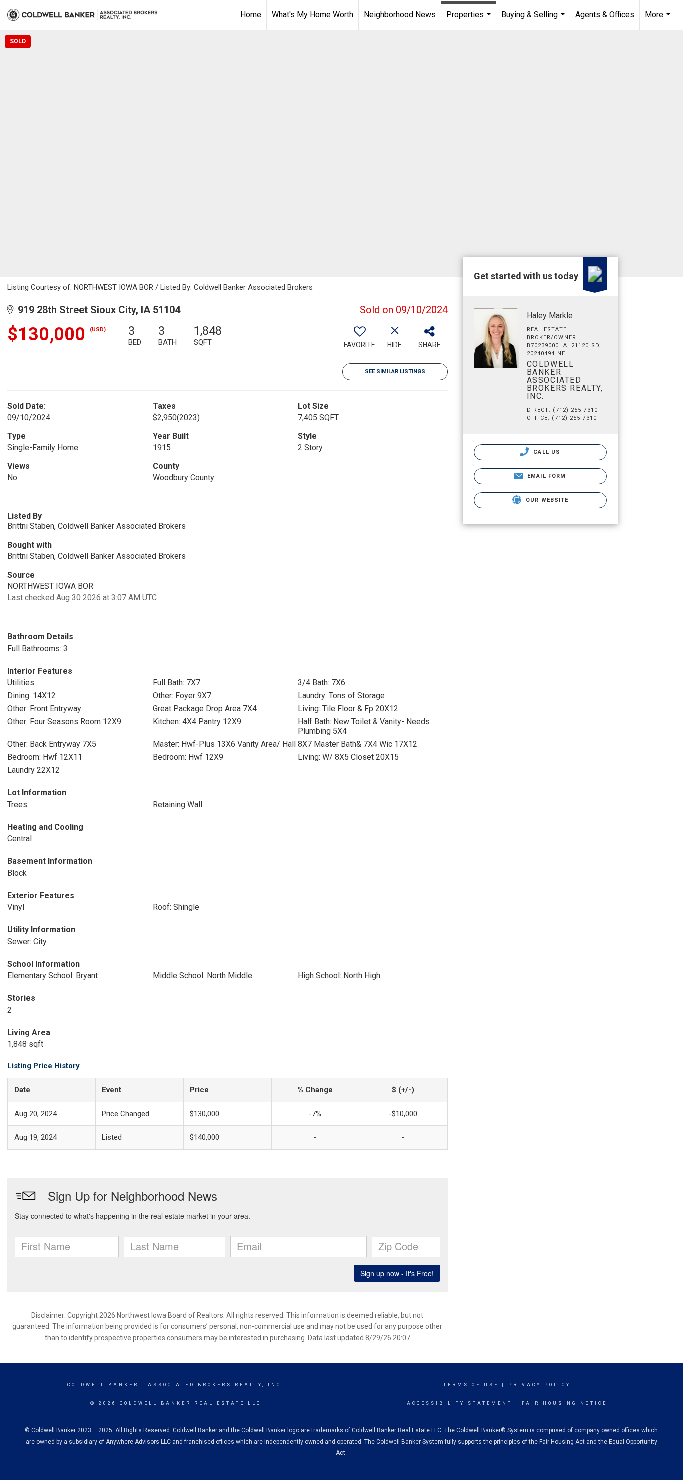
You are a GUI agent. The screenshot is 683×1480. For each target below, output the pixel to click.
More (659, 20)
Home (251, 15)
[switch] (360, 341)
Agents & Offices (605, 15)
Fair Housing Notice (565, 1403)
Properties (470, 20)
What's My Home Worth (313, 15)
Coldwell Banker (103, 1385)
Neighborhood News (400, 15)
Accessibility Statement (459, 1403)
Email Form (546, 476)
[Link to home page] (88, 15)
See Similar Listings (395, 371)
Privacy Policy (539, 1385)
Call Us (546, 452)
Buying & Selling (535, 20)
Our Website (546, 500)
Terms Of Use (471, 1385)
